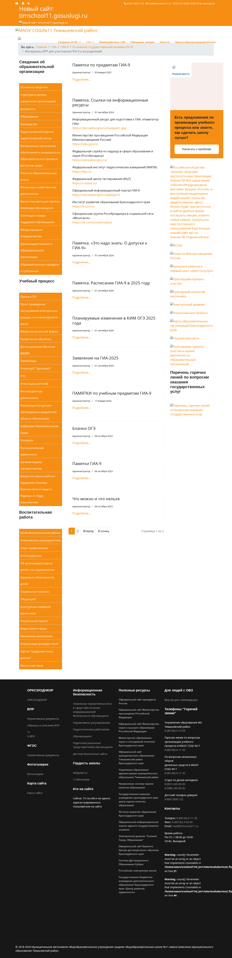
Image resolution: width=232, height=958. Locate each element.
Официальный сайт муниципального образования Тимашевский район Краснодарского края (136, 757)
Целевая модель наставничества (31, 465)
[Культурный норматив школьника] (191, 294)
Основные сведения (33, 87)
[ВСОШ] (191, 245)
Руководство (28, 124)
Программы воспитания (36, 636)
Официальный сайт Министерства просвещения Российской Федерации (139, 713)
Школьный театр (31, 665)
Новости (165, 42)
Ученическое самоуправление (40, 540)
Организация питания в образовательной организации (36, 250)
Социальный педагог (34, 621)
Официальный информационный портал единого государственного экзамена (139, 826)
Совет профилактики (34, 548)
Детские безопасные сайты (90, 754)
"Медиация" (28, 599)
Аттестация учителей (34, 383)
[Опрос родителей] (191, 281)
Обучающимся (82, 736)
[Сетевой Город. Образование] (191, 304)
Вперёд (88, 531)
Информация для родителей (39, 643)
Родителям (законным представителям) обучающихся (93, 745)
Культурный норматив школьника (35, 610)
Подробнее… (81, 79)
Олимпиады (28, 361)
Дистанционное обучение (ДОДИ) (37, 350)
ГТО (22, 376)
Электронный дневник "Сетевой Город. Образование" (138, 838)
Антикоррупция (30, 555)
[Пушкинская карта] (191, 338)
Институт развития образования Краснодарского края (137, 814)
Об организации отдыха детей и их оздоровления (37, 566)
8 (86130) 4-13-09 (175, 730)
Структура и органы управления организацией (38, 98)
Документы (27, 109)
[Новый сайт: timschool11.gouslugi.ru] (66, 22)
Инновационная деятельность (31, 394)
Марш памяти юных (33, 628)
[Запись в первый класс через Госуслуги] (191, 268)
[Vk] (23, 3)
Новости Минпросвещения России (195, 42)
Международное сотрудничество (31, 233)
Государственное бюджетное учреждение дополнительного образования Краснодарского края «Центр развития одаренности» (136, 885)
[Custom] (29, 3)
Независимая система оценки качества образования (136, 785)
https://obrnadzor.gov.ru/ (89, 160)
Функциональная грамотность (32, 451)
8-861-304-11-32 (135, 3)
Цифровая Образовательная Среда (39, 429)
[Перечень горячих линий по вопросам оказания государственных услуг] (191, 409)
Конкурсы (26, 440)
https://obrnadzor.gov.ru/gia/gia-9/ (96, 195)
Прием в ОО (28, 296)
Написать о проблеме (196, 149)
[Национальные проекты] (191, 313)
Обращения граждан (142, 42)
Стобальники (81, 779)
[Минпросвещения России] (191, 256)
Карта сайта (34, 793)
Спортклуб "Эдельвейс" (35, 368)
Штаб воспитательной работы (40, 532)
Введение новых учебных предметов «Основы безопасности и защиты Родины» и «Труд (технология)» (37, 489)
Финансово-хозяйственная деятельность (38, 190)
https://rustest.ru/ (84, 183)
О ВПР (31, 736)
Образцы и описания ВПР (43, 725)
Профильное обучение (35, 339)
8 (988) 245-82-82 (175, 788)
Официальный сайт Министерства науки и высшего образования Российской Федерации (139, 728)
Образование (29, 116)
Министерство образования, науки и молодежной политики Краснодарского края (137, 742)
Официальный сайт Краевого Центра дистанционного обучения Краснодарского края (139, 850)
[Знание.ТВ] (191, 202)
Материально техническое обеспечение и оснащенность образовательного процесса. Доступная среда (40, 155)
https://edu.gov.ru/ (85, 144)
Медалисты (80, 772)
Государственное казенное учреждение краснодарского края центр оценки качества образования (138, 800)
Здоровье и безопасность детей (37, 580)
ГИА (88, 42)
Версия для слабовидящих (181, 700)
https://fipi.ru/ (82, 172)
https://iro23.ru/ (83, 206)
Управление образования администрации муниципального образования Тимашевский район (139, 773)
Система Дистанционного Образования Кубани (133, 862)
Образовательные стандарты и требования (39, 268)
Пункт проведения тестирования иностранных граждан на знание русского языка (39, 314)
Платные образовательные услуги (38, 176)
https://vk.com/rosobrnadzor (92, 222)
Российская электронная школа (137, 870)
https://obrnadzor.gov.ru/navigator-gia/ (99, 128)
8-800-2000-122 (174, 799)
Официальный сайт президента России (137, 701)
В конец (103, 531)
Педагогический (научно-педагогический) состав (37, 135)
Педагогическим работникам (91, 729)
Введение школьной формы (39, 331)
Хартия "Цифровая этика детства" (36, 654)
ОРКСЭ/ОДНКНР (37, 700)
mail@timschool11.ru (160, 3)
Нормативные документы (43, 718)
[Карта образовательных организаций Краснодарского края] (191, 325)
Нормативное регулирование (91, 722)
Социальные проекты (34, 591)
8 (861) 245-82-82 (175, 784)
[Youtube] (16, 3)
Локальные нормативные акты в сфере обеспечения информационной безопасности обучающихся (92, 710)
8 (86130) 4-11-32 (175, 750)
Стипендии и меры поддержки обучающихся (37, 219)
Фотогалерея (35, 774)
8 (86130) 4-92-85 (182, 822)
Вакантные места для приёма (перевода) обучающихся (39, 205)
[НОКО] (191, 355)
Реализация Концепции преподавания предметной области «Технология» (38, 412)
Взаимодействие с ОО (112, 42)
